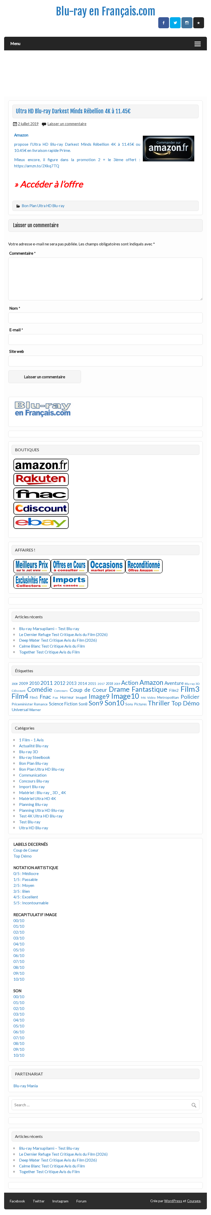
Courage (193, 1201)
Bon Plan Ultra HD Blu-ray (43, 206)
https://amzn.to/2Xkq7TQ (36, 165)
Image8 (81, 697)
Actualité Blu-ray (33, 745)
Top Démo (185, 703)
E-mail (16, 329)
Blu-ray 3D (192, 684)
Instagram (60, 1201)
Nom (14, 308)
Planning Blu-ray (33, 804)
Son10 (114, 702)
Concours (61, 691)
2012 (59, 683)
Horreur (67, 697)
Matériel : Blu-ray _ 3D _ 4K (42, 792)
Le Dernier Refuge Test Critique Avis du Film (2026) (63, 634)
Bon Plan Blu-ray (33, 763)
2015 (92, 683)
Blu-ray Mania (25, 1085)
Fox (55, 697)
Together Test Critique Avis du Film (49, 652)
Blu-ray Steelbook (34, 757)
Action (129, 682)
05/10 (18, 949)
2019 (117, 683)
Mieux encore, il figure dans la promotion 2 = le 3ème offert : (77, 159)
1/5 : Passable (25, 879)
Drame (119, 689)
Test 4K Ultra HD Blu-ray (41, 816)
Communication (33, 775)
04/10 (18, 944)
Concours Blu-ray (34, 781)
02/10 (18, 932)
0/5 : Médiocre (26, 873)
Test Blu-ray (29, 822)
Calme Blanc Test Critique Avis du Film (52, 646)
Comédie (39, 689)
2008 (15, 683)
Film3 (189, 688)
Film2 (174, 690)
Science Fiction (63, 703)
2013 (71, 683)
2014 (82, 683)
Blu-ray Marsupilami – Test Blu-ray (49, 628)
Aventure (174, 683)
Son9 (96, 703)
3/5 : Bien (21, 891)
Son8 (83, 704)
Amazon (151, 682)
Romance (41, 704)
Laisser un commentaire (67, 124)
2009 (23, 683)
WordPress (173, 1201)
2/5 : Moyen (23, 885)
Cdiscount (18, 690)
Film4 (20, 696)
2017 (101, 683)
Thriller (159, 703)
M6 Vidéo (148, 697)
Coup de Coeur (88, 690)
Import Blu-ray (32, 786)
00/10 (18, 920)
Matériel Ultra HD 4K (37, 798)
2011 (46, 683)
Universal (20, 709)
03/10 (18, 938)
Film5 (34, 697)
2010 (34, 683)
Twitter (39, 1201)
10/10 (18, 979)
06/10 (18, 955)
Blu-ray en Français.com (105, 11)
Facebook (17, 1201)
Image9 (99, 696)
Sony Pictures (136, 704)
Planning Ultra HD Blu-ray (41, 810)
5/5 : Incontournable (30, 902)
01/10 (18, 926)
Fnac (45, 696)
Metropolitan (168, 697)
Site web (16, 351)
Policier (190, 696)
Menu (15, 43)
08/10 (18, 967)
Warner (35, 709)
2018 (109, 684)
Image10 (125, 696)
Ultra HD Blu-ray (33, 827)
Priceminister (22, 704)
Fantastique (149, 689)
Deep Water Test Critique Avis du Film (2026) (58, 640)
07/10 (18, 961)
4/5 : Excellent (25, 897)
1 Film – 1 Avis (31, 740)
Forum (81, 1201)
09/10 (18, 973)
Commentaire (22, 253)
